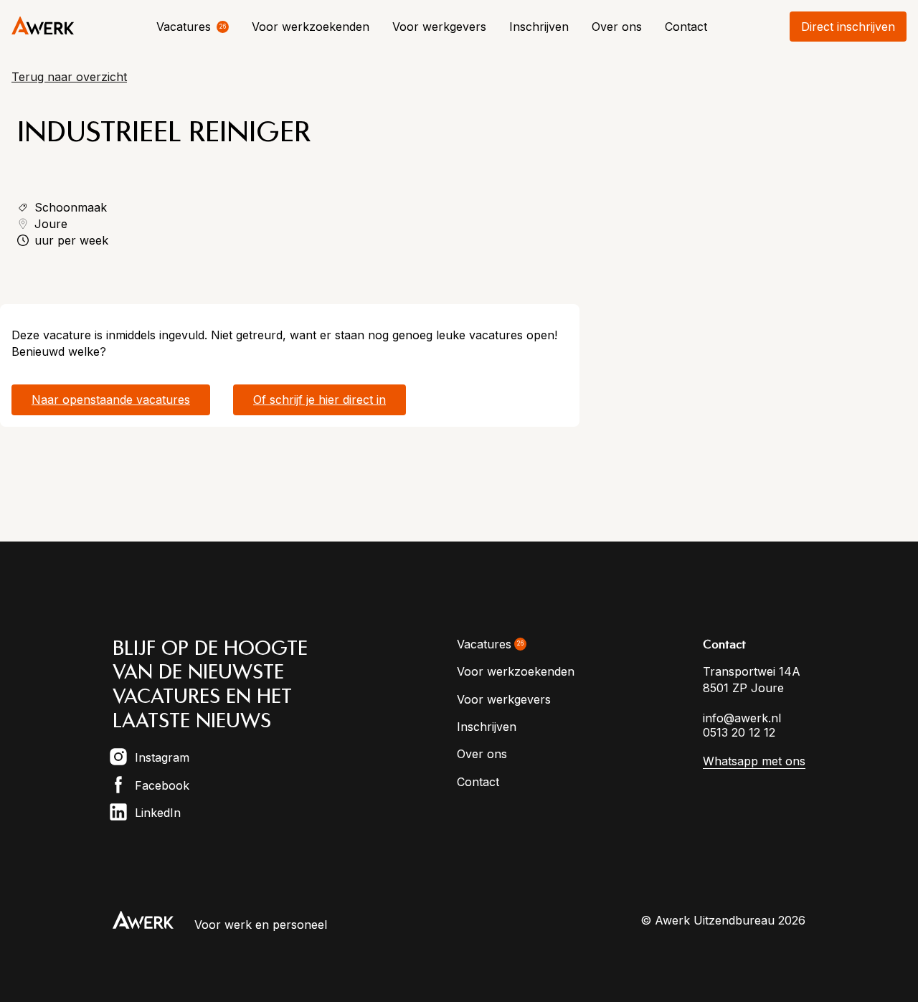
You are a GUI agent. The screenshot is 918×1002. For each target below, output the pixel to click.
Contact (686, 26)
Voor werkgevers (439, 26)
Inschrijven (539, 26)
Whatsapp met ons (754, 761)
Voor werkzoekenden (310, 26)
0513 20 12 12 (739, 732)
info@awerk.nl (742, 718)
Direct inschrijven (848, 26)
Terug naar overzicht (69, 77)
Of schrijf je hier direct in (319, 399)
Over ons (617, 26)
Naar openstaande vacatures (111, 399)
